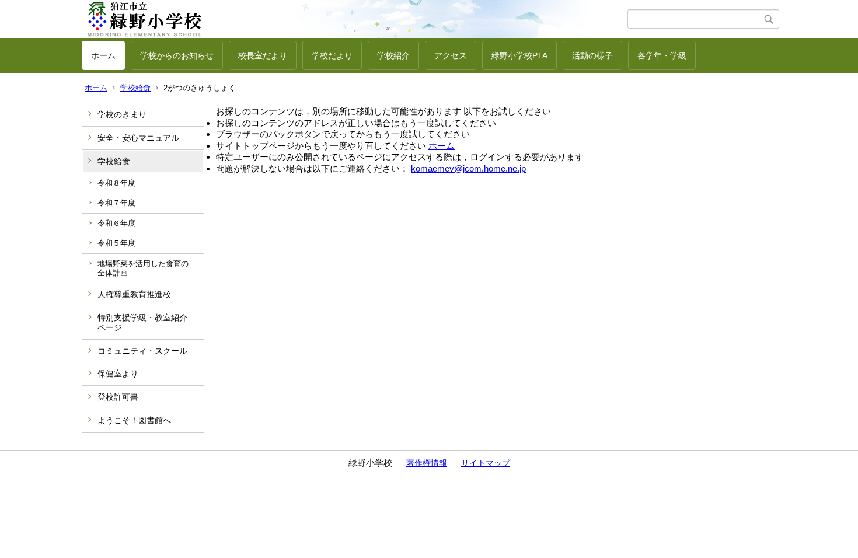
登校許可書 (117, 397)
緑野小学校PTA (519, 55)
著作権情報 (426, 463)
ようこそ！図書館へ (134, 420)
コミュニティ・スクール (142, 350)
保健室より (117, 373)
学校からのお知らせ (177, 55)
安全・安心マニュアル (138, 137)
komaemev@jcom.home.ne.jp (468, 168)
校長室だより (262, 55)
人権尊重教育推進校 (134, 294)
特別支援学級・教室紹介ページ (142, 322)
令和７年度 (116, 202)
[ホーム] (354, 19)
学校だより (332, 55)
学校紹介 (393, 55)
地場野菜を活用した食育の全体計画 (143, 268)
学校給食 (135, 87)
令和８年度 (116, 183)
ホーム (103, 55)
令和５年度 (116, 243)
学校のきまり (122, 114)
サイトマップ (485, 463)
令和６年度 (116, 223)
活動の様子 (592, 55)
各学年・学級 (661, 55)
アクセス (450, 55)
